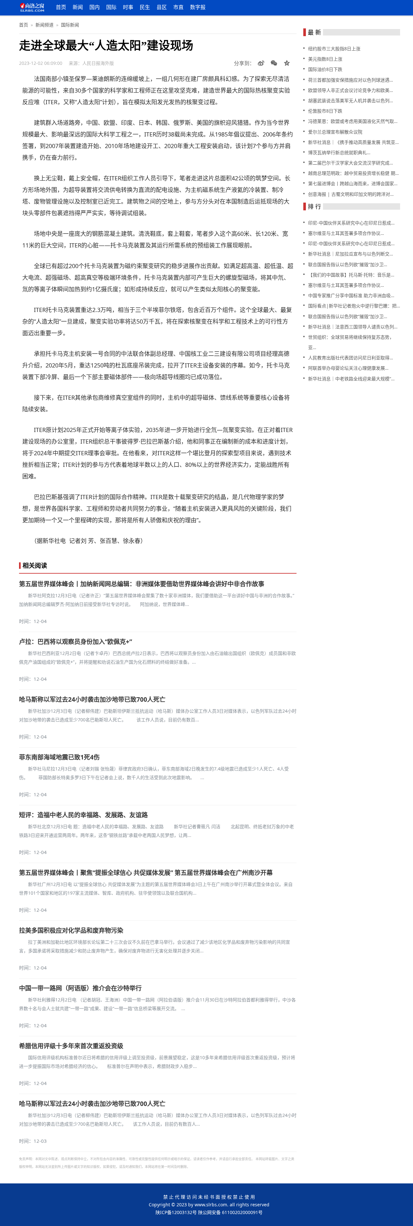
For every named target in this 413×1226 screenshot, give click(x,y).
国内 (94, 7)
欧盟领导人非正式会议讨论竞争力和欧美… (350, 90)
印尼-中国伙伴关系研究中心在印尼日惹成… (351, 223)
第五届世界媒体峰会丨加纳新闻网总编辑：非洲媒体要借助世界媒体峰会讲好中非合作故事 (141, 584)
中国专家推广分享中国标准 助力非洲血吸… (351, 295)
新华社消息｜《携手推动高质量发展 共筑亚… (353, 142)
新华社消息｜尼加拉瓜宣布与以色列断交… (350, 254)
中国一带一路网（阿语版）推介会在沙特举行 (80, 988)
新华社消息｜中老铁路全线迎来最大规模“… (351, 379)
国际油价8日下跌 (325, 69)
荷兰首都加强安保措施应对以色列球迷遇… (350, 80)
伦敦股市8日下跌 (325, 111)
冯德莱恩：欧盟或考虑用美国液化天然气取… (353, 121)
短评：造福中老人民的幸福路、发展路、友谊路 (83, 815)
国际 (111, 7)
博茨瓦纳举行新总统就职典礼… (339, 152)
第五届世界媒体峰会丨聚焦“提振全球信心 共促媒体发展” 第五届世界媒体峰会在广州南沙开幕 (146, 872)
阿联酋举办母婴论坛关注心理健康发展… (348, 368)
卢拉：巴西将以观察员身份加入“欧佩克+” (75, 641)
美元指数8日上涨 (325, 59)
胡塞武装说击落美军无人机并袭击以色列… (350, 100)
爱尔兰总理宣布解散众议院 (335, 132)
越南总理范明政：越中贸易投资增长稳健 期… (353, 173)
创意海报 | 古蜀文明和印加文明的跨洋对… (351, 194)
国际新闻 (70, 25)
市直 (178, 7)
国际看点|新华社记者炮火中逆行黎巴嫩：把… (354, 306)
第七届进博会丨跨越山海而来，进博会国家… (353, 183)
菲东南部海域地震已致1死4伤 (59, 757)
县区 (161, 7)
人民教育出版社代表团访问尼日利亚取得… (350, 358)
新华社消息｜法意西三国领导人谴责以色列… (353, 327)
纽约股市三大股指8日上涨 (334, 48)
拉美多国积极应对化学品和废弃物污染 (71, 930)
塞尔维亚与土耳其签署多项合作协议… (346, 233)
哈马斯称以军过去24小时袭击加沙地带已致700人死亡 (92, 699)
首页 (61, 7)
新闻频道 (44, 25)
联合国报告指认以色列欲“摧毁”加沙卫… (347, 264)
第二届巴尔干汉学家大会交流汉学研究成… (350, 163)
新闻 (78, 7)
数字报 (198, 7)
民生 (145, 7)
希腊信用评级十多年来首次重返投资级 (71, 1046)
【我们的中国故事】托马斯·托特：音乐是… (351, 275)
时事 (128, 7)
